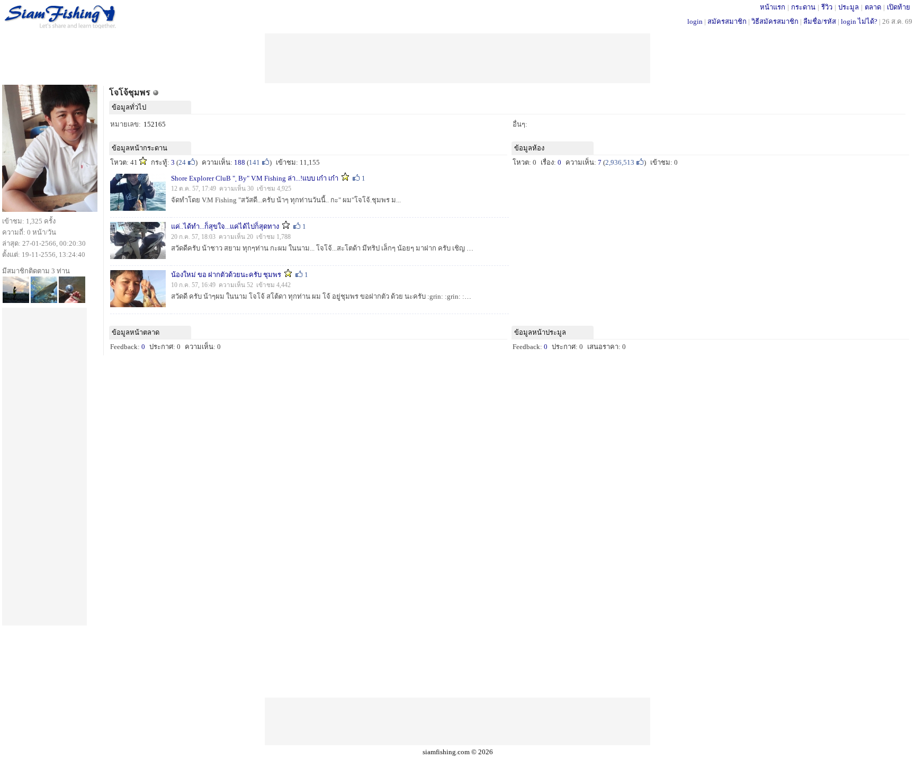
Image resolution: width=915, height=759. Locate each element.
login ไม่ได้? (859, 21)
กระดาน (803, 7)
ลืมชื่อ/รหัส (819, 21)
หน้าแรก (772, 7)
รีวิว (826, 7)
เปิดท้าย (898, 7)
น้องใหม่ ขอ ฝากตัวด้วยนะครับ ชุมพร (226, 275)
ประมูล (848, 7)
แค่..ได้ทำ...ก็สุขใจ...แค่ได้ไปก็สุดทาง (225, 226)
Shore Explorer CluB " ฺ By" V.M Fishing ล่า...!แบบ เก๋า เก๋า (255, 178)
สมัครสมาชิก (727, 21)
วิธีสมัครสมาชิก (775, 21)
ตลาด (873, 7)
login (695, 21)
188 (239, 162)
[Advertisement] (457, 57)
